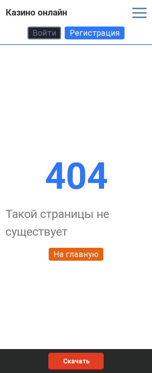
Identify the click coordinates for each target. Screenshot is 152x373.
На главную (76, 254)
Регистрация (95, 33)
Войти (44, 33)
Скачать (76, 361)
